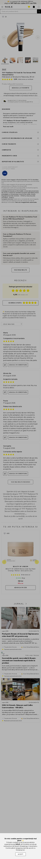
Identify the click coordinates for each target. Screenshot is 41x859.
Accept (20, 854)
